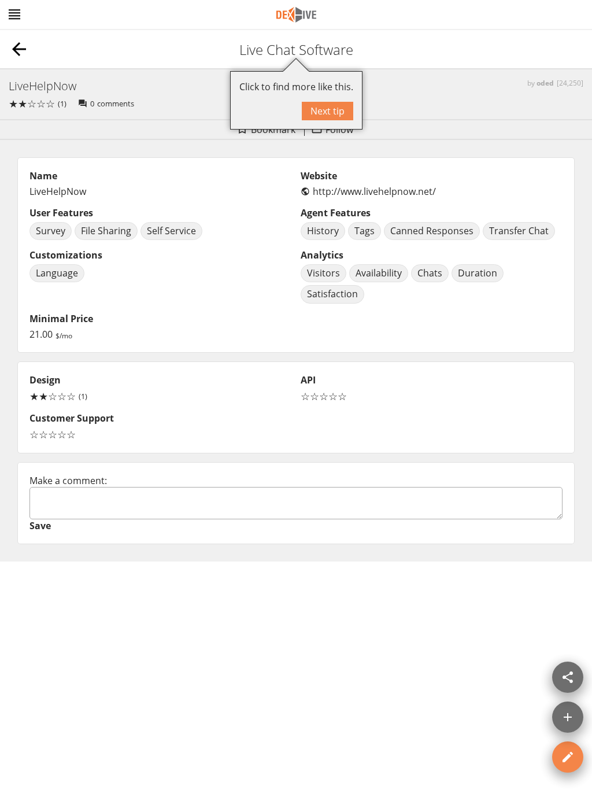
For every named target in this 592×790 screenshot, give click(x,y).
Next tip (327, 111)
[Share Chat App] (567, 677)
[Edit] (567, 757)
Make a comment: (68, 480)
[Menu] (14, 14)
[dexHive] (296, 15)
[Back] (19, 49)
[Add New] (567, 717)
